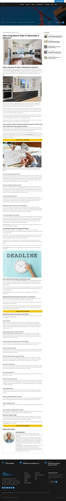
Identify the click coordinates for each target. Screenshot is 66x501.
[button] (60, 4)
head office (50, 462)
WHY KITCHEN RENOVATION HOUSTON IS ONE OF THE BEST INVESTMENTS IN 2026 (55, 37)
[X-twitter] (11, 488)
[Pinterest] (9, 488)
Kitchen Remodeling (7, 32)
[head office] (45, 462)
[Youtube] (14, 488)
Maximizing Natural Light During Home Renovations (54, 47)
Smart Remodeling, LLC (6, 478)
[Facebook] (3, 488)
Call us (6, 462)
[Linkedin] (7, 488)
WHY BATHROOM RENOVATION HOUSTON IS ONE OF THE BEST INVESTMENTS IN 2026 (54, 42)
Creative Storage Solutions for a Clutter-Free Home (54, 58)
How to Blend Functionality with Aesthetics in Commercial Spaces (54, 53)
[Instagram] (5, 488)
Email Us (24, 462)
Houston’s (7, 423)
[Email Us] (21, 462)
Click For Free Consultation (22, 140)
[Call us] (3, 462)
